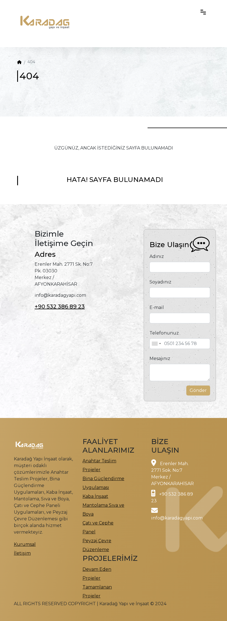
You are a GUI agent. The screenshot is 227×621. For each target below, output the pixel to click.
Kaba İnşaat (95, 496)
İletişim (22, 553)
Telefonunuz (164, 333)
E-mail (156, 307)
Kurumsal (25, 544)
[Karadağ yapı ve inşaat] (45, 11)
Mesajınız (159, 358)
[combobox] (156, 344)
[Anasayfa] (19, 62)
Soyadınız (160, 282)
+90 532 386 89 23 (60, 306)
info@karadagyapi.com (177, 518)
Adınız (156, 256)
